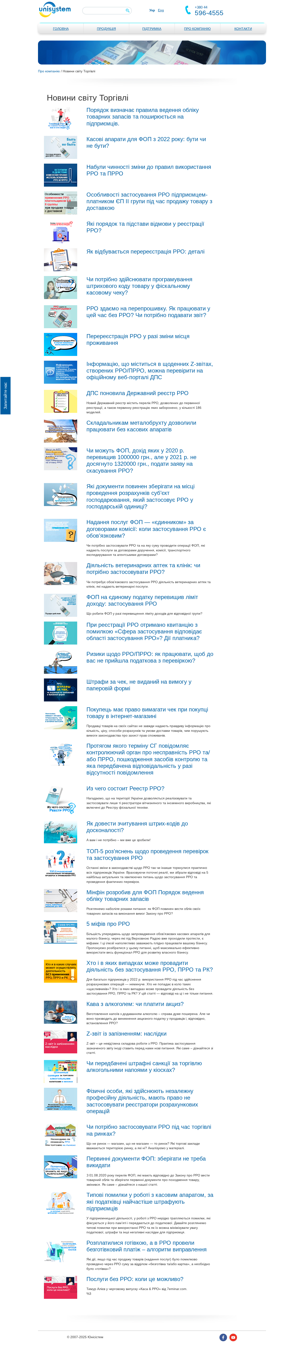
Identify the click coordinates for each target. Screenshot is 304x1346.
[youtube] (233, 1337)
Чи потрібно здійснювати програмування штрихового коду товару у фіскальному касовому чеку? (139, 286)
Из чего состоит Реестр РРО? (125, 788)
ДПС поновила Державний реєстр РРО (137, 393)
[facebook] (223, 1337)
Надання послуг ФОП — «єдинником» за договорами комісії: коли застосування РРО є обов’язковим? (146, 529)
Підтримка (151, 29)
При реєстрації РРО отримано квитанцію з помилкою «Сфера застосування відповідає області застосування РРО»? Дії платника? (144, 631)
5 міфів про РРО (108, 924)
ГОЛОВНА (61, 29)
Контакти (243, 29)
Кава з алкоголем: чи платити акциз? (135, 1004)
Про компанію (197, 29)
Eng (161, 10)
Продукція (106, 29)
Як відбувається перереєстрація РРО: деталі (145, 252)
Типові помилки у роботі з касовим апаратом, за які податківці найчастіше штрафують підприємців (149, 1202)
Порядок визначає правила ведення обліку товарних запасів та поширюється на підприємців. (142, 117)
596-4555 (209, 13)
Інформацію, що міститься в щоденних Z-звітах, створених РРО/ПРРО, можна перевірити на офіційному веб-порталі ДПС (149, 371)
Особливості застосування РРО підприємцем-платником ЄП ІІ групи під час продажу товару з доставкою (149, 201)
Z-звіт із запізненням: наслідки (126, 1034)
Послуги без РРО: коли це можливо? (134, 1279)
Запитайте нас (5, 395)
